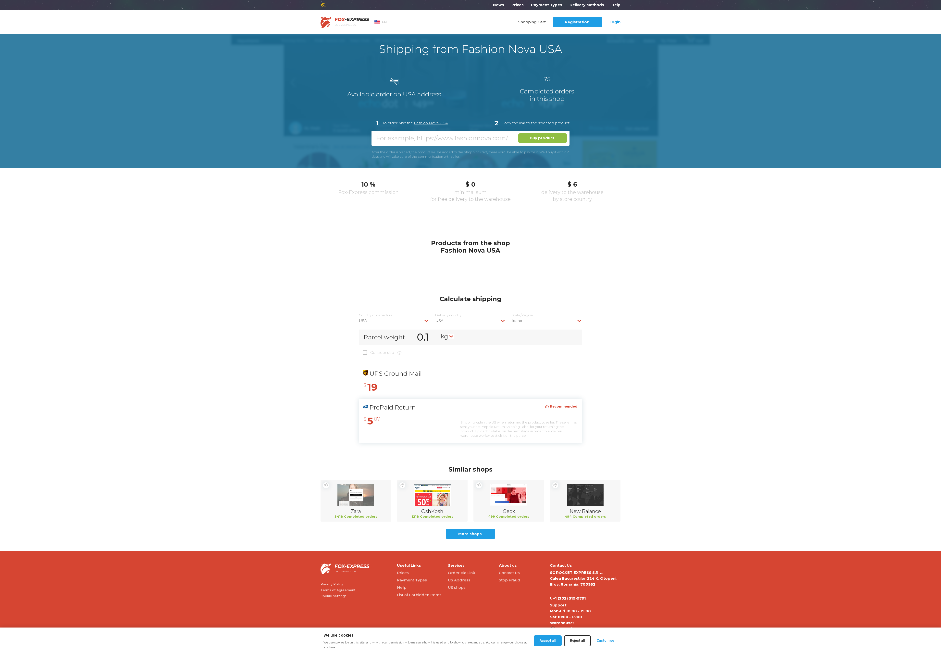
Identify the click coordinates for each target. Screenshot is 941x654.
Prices (517, 4)
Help (615, 4)
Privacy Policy (332, 584)
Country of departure (376, 315)
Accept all (548, 640)
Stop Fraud (509, 580)
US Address (459, 580)
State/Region (522, 315)
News (498, 4)
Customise (605, 640)
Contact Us (509, 572)
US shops (457, 587)
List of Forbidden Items (419, 594)
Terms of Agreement (338, 590)
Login (614, 22)
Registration (577, 22)
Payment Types (546, 4)
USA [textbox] (363, 320)
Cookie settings (334, 596)
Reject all (577, 640)
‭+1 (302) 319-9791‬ (569, 598)
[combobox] (394, 320)
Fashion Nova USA (431, 123)
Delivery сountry (448, 315)
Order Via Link (461, 572)
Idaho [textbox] (517, 320)
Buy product (542, 138)
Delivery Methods (587, 4)
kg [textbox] (444, 336)
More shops (470, 533)
